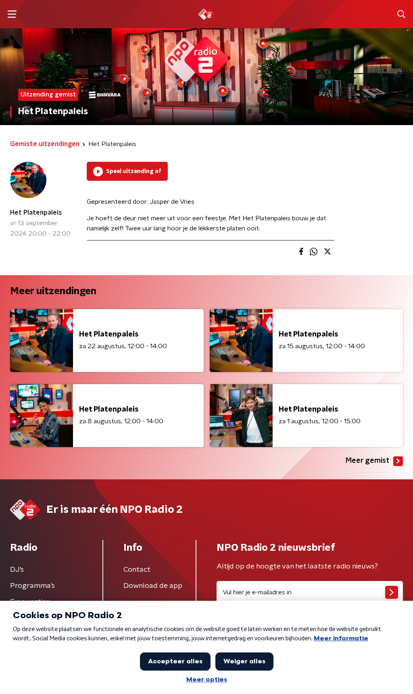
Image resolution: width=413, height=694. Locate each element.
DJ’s (17, 569)
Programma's (32, 585)
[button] (12, 14)
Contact (136, 569)
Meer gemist (367, 460)
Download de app (152, 585)
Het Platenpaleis (36, 212)
